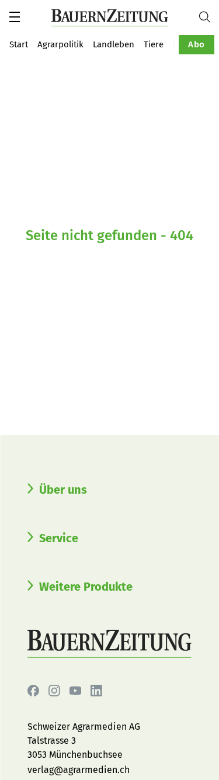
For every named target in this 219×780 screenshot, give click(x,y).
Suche (209, 17)
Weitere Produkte (86, 586)
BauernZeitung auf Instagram (54, 690)
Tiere (154, 44)
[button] (14, 17)
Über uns (63, 489)
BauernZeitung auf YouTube (75, 690)
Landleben (113, 44)
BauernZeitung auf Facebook (33, 690)
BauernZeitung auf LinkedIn (96, 690)
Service (58, 538)
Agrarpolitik (60, 44)
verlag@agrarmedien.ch (78, 769)
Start (18, 44)
